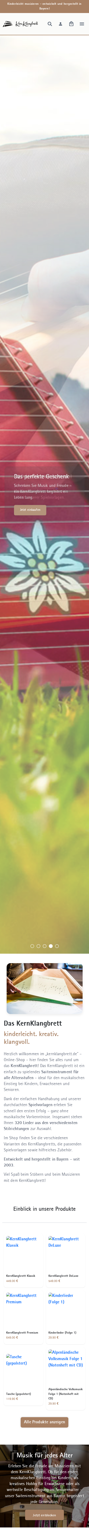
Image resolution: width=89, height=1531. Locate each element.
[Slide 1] (32, 946)
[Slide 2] (38, 946)
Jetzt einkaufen (30, 510)
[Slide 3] (45, 946)
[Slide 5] (57, 946)
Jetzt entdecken (44, 1515)
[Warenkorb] (71, 24)
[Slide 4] (51, 946)
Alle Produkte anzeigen (44, 1422)
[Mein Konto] (60, 24)
